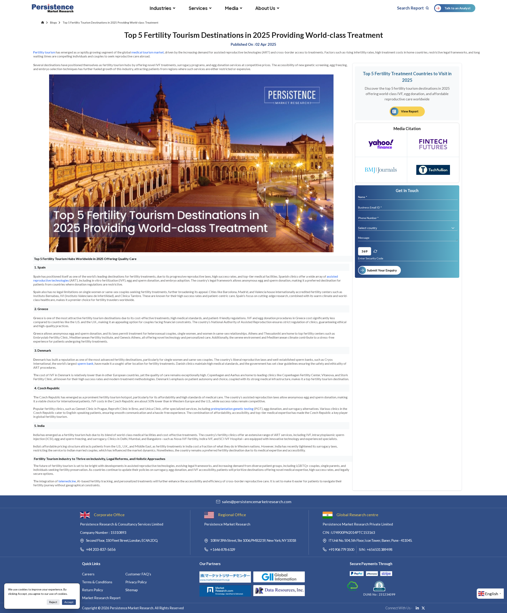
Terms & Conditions (97, 582)
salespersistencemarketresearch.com (256, 501)
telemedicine (67, 481)
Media (231, 8)
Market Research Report (101, 598)
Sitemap (131, 590)
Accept (68, 602)
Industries (160, 8)
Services (198, 8)
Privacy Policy (136, 582)
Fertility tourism (44, 52)
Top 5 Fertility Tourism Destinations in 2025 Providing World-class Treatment (110, 22)
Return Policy (92, 590)
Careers (88, 574)
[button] (453, 228)
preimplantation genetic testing (232, 408)
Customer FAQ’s (138, 574)
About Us (265, 8)
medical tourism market (148, 52)
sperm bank (85, 363)
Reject (53, 602)
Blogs (53, 22)
